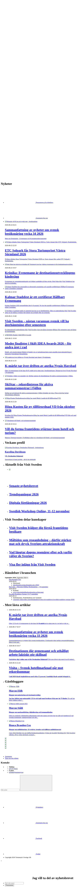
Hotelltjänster (13, 101)
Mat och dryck (13, 112)
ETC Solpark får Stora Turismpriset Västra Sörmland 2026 (28, 142)
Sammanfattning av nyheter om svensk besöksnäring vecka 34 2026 (30, 141)
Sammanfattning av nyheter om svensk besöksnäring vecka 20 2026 (30, 164)
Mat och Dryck (14, 48)
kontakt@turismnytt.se (16, 772)
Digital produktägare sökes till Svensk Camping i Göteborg (28, 168)
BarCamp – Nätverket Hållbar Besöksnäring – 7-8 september (28, 587)
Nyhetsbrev (39, 807)
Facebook (38, 838)
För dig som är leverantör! (17, 128)
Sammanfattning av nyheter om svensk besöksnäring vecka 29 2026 (30, 155)
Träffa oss (8, 14)
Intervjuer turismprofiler (16, 79)
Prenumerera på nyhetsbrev (44, 202)
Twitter (37, 854)
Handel (11, 44)
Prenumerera (9, 885)
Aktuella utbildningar (16, 59)
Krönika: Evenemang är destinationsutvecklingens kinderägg (28, 144)
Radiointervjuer (14, 86)
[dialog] (39, 873)
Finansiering (13, 73)
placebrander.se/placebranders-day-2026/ (26, 585)
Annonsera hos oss (41, 218)
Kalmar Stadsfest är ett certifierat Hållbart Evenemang (26, 146)
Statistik (11, 92)
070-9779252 (13, 769)
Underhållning (13, 121)
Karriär (7, 57)
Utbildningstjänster (15, 123)
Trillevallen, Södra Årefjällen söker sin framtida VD (25, 157)
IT (9, 103)
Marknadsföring (14, 81)
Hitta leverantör (10, 95)
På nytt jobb (13, 63)
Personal (11, 115)
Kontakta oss (9, 10)
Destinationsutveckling (12, 55)
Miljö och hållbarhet (15, 113)
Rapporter (12, 88)
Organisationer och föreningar (18, 117)
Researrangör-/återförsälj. (17, 52)
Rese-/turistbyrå (14, 50)
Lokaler (11, 108)
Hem (6, 35)
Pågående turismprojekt (16, 84)
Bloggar (11, 68)
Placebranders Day (15, 579)
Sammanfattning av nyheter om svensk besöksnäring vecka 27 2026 (30, 160)
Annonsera (8, 9)
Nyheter (7, 37)
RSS (6, 171)
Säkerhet (12, 119)
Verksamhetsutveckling (16, 124)
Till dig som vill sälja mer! (17, 130)
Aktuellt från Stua (14, 93)
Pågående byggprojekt (16, 83)
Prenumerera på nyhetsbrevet (15, 174)
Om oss (7, 12)
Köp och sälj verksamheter (17, 106)
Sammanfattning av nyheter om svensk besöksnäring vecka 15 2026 (30, 166)
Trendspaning (13, 90)
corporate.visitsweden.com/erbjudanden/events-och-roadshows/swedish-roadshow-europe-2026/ (44, 599)
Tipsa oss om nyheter (11, 758)
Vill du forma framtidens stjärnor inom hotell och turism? (27, 153)
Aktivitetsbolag (14, 39)
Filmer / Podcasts (14, 75)
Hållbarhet (12, 77)
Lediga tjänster (13, 61)
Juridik (11, 104)
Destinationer (13, 42)
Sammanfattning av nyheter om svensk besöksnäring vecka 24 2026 (30, 162)
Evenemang (13, 72)
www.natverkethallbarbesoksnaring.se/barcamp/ (28, 592)
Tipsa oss (8, 7)
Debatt (11, 70)
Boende (11, 41)
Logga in (8, 135)
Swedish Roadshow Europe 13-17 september (23, 594)
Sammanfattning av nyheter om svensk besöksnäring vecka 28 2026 (30, 159)
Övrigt (11, 126)
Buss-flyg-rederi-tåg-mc (16, 53)
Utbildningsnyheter (15, 64)
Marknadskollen (10, 66)
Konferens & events (15, 46)
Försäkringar (13, 99)
